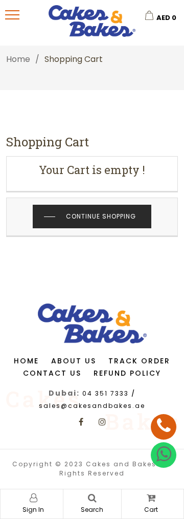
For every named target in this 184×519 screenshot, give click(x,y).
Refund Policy (127, 373)
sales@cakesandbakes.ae (92, 405)
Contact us (52, 373)
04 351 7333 (105, 393)
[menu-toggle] (12, 15)
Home (18, 59)
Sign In (33, 509)
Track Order (139, 361)
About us (73, 361)
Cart (151, 509)
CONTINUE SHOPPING (101, 216)
